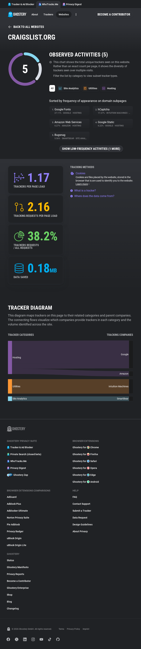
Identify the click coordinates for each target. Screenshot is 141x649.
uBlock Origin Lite (16, 545)
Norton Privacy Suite (18, 517)
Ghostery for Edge (84, 475)
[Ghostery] (17, 14)
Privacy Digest (74, 4)
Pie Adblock (13, 524)
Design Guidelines (83, 524)
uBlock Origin (14, 538)
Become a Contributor (113, 14)
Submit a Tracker (82, 510)
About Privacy (80, 531)
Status (10, 560)
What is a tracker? (85, 190)
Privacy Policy (73, 629)
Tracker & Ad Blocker (23, 4)
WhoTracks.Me (50, 4)
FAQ (75, 497)
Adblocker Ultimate (17, 510)
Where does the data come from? (94, 196)
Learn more (82, 184)
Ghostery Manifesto (18, 567)
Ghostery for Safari (85, 461)
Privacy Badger (15, 531)
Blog (9, 601)
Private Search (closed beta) (25, 454)
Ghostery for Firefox (85, 454)
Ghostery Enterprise (18, 587)
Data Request (80, 517)
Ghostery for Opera (85, 468)
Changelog (13, 608)
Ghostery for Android (86, 481)
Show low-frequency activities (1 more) (91, 148)
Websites (64, 14)
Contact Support (81, 503)
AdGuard (12, 497)
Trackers (48, 14)
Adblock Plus (14, 503)
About (34, 14)
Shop (9, 594)
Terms (61, 629)
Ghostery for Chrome (86, 447)
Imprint (86, 629)
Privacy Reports (15, 574)
